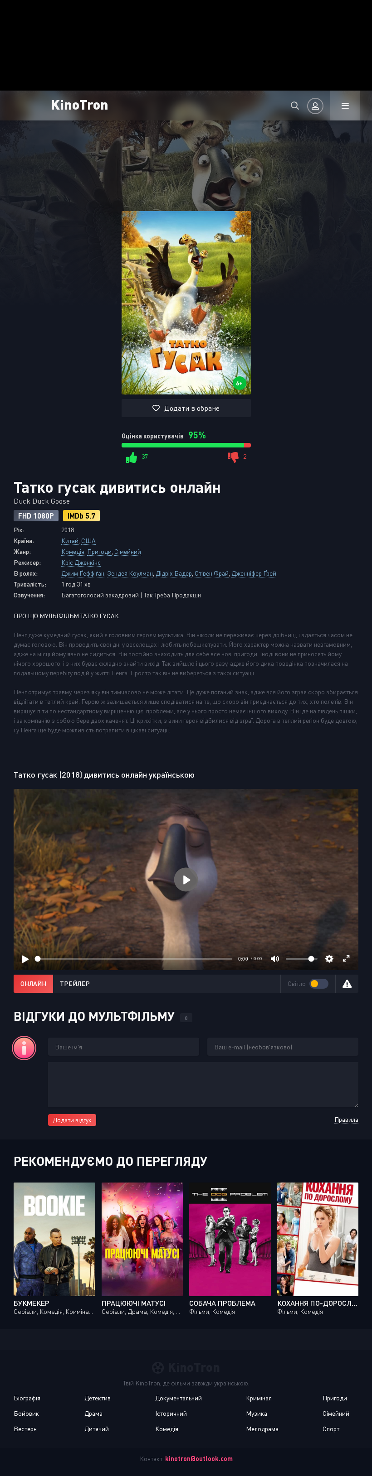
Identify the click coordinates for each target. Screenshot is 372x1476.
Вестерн (25, 1429)
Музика (256, 1413)
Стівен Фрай (212, 573)
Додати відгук (72, 1120)
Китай (69, 540)
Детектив (97, 1398)
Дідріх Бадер (174, 573)
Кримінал (259, 1398)
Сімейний (127, 551)
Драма (93, 1413)
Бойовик (26, 1413)
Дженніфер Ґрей (253, 573)
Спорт (331, 1429)
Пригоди (99, 551)
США (88, 540)
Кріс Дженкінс (81, 562)
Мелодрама (262, 1429)
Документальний (178, 1398)
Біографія (27, 1398)
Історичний (171, 1413)
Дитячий (96, 1429)
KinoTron (79, 104)
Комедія (72, 551)
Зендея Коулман (130, 573)
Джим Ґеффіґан (82, 573)
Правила (346, 1119)
